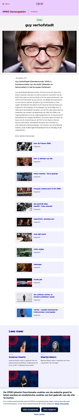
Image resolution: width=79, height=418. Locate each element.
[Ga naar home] (39, 3)
